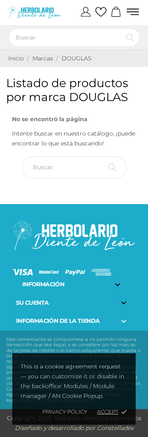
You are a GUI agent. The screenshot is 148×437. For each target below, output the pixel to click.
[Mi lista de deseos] (101, 12)
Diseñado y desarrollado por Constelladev (74, 428)
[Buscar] (130, 37)
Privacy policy (64, 411)
